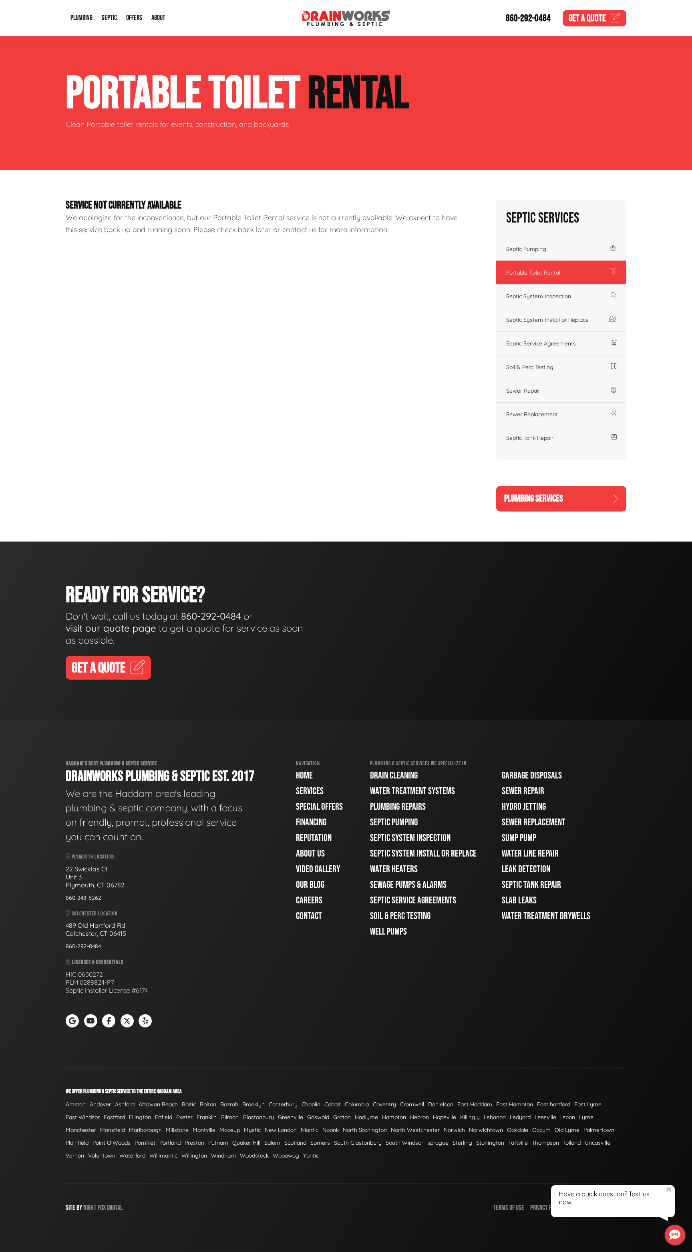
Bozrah (229, 1104)
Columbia (357, 1104)
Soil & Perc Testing (529, 367)
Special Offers (319, 807)
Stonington (490, 1142)
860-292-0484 (528, 18)
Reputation (314, 838)
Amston (76, 1104)
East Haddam (474, 1104)
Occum (541, 1130)
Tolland (572, 1142)
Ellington (140, 1117)
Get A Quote (98, 668)
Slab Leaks (519, 900)
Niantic (309, 1130)
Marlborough (145, 1130)
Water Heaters (394, 869)
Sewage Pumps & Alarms (408, 885)
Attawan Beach (158, 1104)
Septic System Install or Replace (547, 319)
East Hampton (514, 1104)
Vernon (75, 1155)
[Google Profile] (72, 1020)
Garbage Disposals (532, 775)
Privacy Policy (547, 1208)
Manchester (81, 1130)
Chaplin (311, 1104)
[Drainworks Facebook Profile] (108, 1020)
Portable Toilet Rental (533, 272)
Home (304, 775)
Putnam (218, 1142)
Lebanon (495, 1117)
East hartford (553, 1104)
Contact (309, 916)
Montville (204, 1130)
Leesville (545, 1117)
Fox (102, 1208)
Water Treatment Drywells (546, 916)
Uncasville (597, 1142)
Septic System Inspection (538, 296)
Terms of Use (508, 1208)
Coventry (384, 1104)
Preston (194, 1142)
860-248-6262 (83, 898)
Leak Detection (526, 869)
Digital (115, 1208)
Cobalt (332, 1104)
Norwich (454, 1130)
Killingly (470, 1117)
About (158, 18)
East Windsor (83, 1117)
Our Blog (310, 885)
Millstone (177, 1130)
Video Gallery (318, 869)
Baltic (189, 1104)
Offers (134, 18)
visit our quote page (111, 628)
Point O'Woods (112, 1142)
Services (310, 791)
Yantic (311, 1155)
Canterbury (283, 1104)
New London (281, 1130)
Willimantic (163, 1155)
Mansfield (112, 1130)
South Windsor (404, 1142)
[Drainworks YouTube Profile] (90, 1020)
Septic (109, 18)
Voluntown (101, 1155)
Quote (587, 18)
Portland (170, 1142)
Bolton (208, 1104)
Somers (320, 1142)
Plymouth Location (92, 856)
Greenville (290, 1117)
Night (90, 1208)
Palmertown (598, 1130)
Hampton (394, 1117)
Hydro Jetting (524, 807)
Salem (272, 1142)
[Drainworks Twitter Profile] (127, 1020)
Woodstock (254, 1155)
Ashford (125, 1104)
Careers (309, 900)
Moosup (229, 1130)
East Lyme (587, 1104)
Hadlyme (366, 1117)
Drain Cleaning (394, 775)
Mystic (252, 1130)
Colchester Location (94, 913)
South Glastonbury (358, 1142)
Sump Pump (519, 838)
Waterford (132, 1155)
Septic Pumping (526, 249)
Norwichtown (486, 1130)
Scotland (295, 1142)
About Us (310, 853)
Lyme (586, 1117)
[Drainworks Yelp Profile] (145, 1020)
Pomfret (145, 1142)
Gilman (230, 1117)
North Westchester (415, 1130)
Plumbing (81, 18)
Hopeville (444, 1117)
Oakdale (517, 1130)
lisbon (567, 1117)
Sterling (462, 1142)
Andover (100, 1104)
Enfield (163, 1117)
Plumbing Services (533, 498)
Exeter (184, 1117)
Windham (223, 1155)
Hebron (419, 1117)
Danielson (440, 1104)
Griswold (318, 1117)
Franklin (207, 1117)
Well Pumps (388, 931)
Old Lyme (567, 1130)
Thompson (545, 1142)
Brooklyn (253, 1104)
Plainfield (77, 1142)
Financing (311, 822)
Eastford (114, 1117)
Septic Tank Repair (529, 437)
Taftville (518, 1142)
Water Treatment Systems (412, 791)
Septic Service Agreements (541, 343)
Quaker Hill (246, 1142)
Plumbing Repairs (398, 807)
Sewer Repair (523, 390)
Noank (330, 1130)
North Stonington (365, 1130)
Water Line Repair (530, 853)
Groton (342, 1117)
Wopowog (286, 1155)
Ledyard (520, 1117)
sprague (438, 1142)
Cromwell (412, 1104)
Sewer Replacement (532, 414)
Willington (194, 1155)
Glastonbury (258, 1117)
